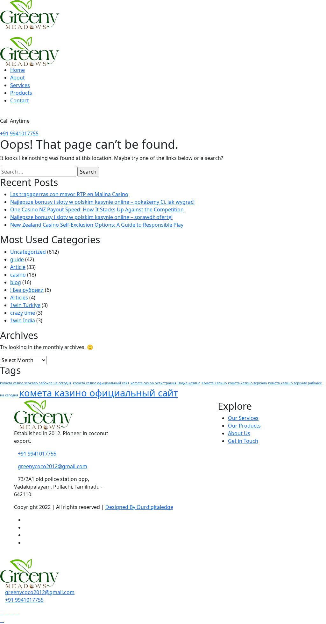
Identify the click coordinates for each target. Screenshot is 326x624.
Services (20, 85)
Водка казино (189, 383)
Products (21, 92)
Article (17, 267)
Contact (19, 100)
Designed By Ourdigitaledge (139, 507)
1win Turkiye (25, 305)
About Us (239, 433)
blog (15, 282)
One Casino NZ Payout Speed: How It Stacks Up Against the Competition (97, 209)
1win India (22, 320)
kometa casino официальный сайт (101, 383)
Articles (19, 297)
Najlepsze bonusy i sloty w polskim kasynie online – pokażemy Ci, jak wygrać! (102, 201)
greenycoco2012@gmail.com (52, 466)
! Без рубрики (27, 289)
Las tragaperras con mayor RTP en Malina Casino (69, 194)
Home (17, 69)
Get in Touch (243, 440)
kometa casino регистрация (153, 383)
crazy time (22, 312)
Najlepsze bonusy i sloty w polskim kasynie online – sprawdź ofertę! (91, 217)
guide (17, 259)
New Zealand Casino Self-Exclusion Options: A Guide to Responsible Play (96, 224)
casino (18, 274)
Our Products (244, 425)
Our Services (243, 418)
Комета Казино (214, 383)
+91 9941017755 (19, 133)
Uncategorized (28, 251)
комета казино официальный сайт (98, 393)
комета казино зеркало (247, 383)
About (17, 77)
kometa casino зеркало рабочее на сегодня (36, 383)
